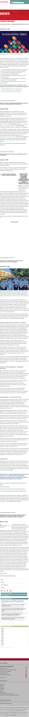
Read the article (3, 573)
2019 (2, 638)
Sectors (2, 687)
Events (2, 582)
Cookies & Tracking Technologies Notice (9, 695)
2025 (2, 630)
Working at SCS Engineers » (7, 593)
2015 (2, 644)
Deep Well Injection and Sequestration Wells (15, 488)
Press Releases (4, 585)
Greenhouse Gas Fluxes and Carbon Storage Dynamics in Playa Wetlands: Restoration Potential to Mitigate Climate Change (13, 516)
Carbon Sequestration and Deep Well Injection (11, 90)
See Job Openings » (5, 595)
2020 (2, 637)
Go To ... (12, 7)
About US (2, 684)
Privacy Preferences (4, 710)
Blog (2, 579)
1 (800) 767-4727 (4, 673)
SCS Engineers (16, 499)
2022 (2, 634)
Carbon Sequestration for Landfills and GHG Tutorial (14, 491)
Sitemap (19, 715)
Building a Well (6, 486)
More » (3, 602)
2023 (2, 633)
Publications (3, 692)
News (1, 691)
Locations (2, 688)
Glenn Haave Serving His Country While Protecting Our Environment (11, 261)
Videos (2, 587)
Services (2, 685)
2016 (2, 643)
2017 (2, 641)
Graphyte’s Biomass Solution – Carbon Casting (11, 88)
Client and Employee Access (7, 693)
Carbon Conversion (23, 124)
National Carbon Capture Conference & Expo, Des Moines (13, 154)
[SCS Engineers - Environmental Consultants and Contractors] (4, 2)
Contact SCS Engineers (16, 1)
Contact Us (2, 677)
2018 (2, 640)
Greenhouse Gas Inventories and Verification (11, 91)
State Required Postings (5, 703)
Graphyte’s (17, 61)
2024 (2, 631)
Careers (2, 689)
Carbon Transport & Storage (8, 125)
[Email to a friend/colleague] (1, 591)
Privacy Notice (25, 715)
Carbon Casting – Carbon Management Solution (14, 24)
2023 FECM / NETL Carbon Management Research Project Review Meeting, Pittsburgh (14, 103)
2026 (2, 628)
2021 (2, 635)
